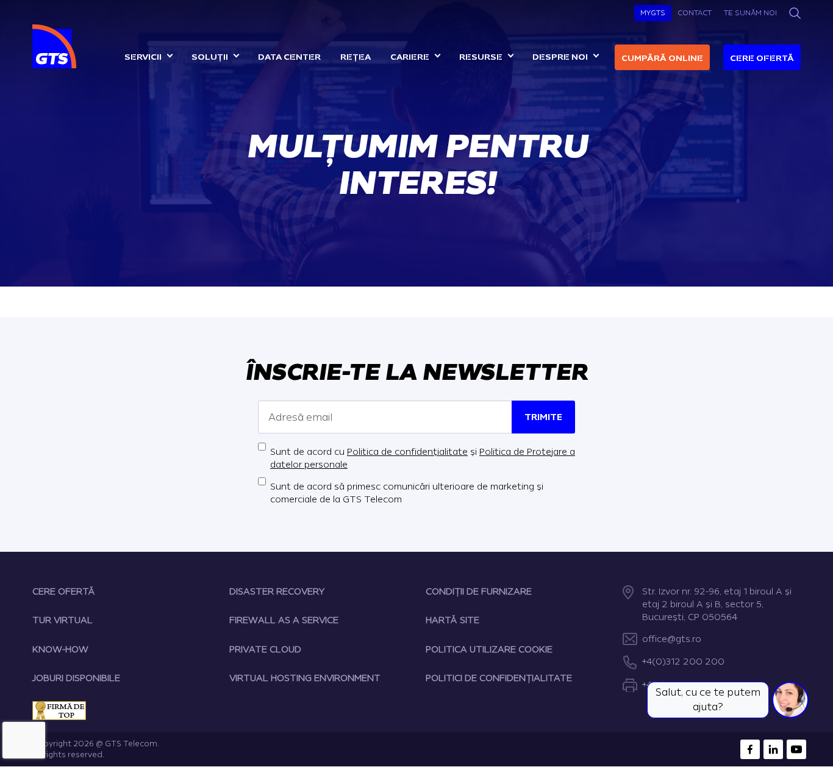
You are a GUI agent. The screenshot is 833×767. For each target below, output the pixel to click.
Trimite (543, 417)
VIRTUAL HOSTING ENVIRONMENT (305, 678)
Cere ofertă (762, 58)
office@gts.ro (671, 639)
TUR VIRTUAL (62, 620)
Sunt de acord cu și (422, 458)
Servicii (143, 57)
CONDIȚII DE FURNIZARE (479, 592)
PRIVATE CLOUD (265, 649)
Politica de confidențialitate (407, 452)
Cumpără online (662, 58)
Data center (289, 57)
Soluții (209, 57)
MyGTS (652, 13)
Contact (694, 13)
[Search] (795, 13)
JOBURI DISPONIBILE (76, 678)
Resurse (480, 57)
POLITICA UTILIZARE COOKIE (489, 649)
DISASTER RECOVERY (276, 592)
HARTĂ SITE (452, 620)
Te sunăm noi (750, 13)
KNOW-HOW (60, 649)
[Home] (55, 46)
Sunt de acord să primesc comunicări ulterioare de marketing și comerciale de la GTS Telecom (406, 493)
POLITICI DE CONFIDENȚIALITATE (499, 678)
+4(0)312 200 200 (683, 662)
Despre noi (560, 57)
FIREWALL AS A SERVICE (283, 620)
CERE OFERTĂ (63, 592)
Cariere (409, 57)
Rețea (355, 57)
